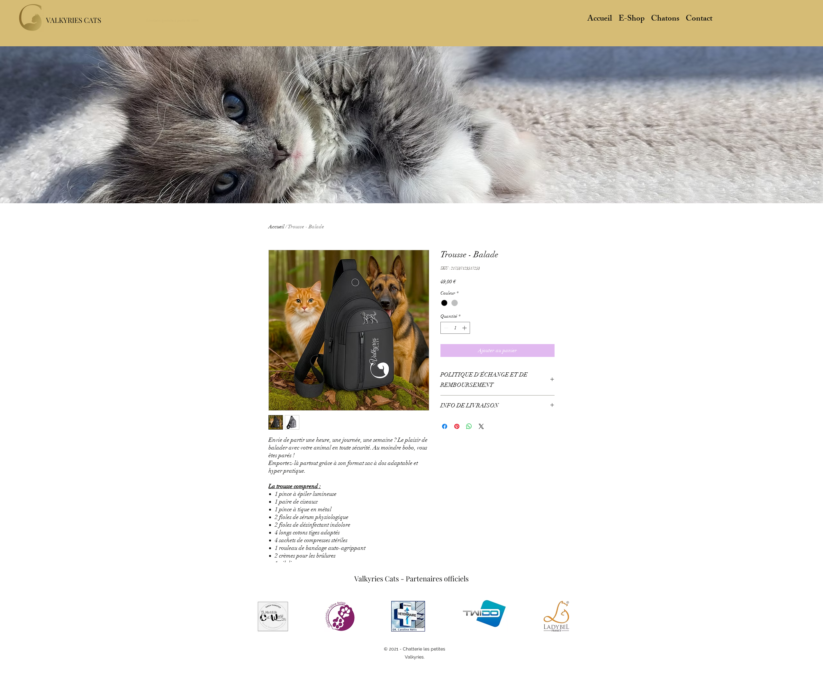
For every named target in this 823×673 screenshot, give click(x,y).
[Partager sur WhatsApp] (469, 426)
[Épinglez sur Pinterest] (457, 426)
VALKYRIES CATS (73, 20)
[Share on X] (481, 426)
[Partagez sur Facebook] (444, 426)
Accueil (276, 226)
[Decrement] (445, 327)
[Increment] (465, 327)
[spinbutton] (455, 327)
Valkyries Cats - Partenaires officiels (411, 578)
